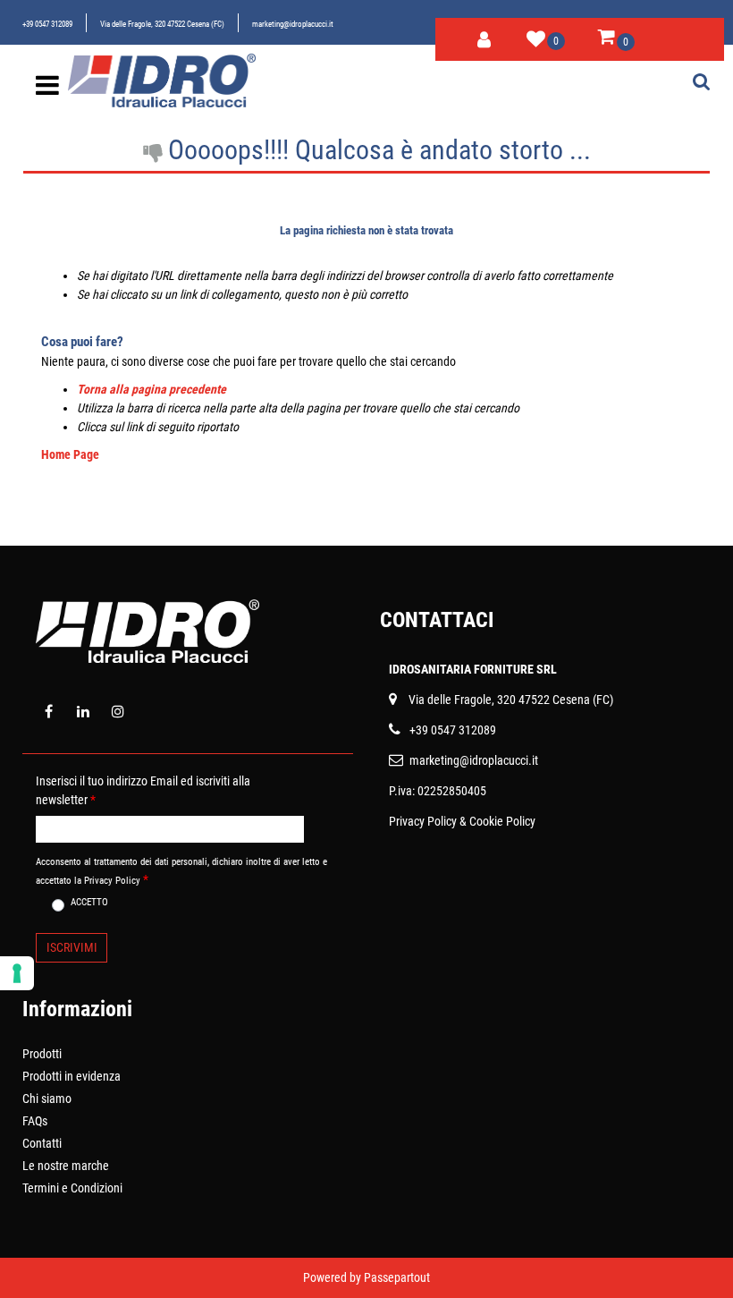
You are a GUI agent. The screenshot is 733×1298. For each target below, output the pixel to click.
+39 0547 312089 (47, 24)
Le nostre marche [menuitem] (65, 1165)
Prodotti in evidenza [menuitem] (71, 1076)
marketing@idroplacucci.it (292, 24)
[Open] (47, 90)
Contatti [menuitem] (42, 1143)
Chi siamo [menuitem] (47, 1098)
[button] (71, 948)
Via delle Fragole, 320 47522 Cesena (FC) (162, 24)
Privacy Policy (423, 821)
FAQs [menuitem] (34, 1121)
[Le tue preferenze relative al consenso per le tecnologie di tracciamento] (17, 973)
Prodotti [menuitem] (42, 1054)
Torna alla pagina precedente (151, 389)
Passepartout (397, 1277)
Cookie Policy (502, 821)
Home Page (70, 454)
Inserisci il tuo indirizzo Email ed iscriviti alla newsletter (143, 790)
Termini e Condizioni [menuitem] (72, 1188)
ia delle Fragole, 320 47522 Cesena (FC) (514, 699)
